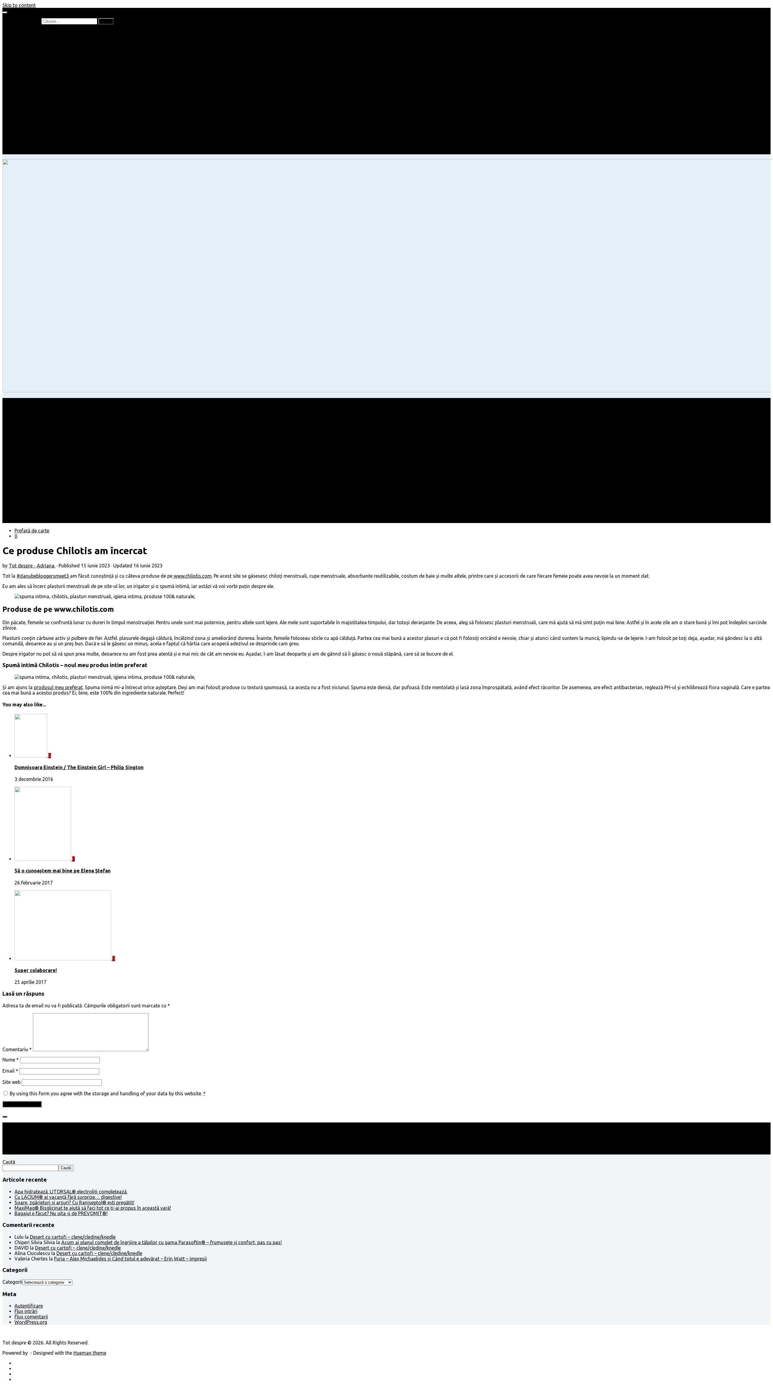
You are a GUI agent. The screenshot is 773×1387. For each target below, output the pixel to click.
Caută (8, 1162)
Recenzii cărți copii (47, 43)
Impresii (23, 119)
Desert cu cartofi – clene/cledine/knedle (73, 1237)
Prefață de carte (31, 32)
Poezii (33, 53)
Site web (11, 1082)
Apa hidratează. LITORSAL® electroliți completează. (70, 1191)
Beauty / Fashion (32, 86)
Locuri (33, 135)
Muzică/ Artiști (42, 140)
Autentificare (28, 1305)
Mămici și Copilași (33, 75)
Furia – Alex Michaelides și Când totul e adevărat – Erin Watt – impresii (130, 1258)
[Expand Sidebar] (4, 1117)
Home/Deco (40, 102)
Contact (23, 151)
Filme (32, 124)
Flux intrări (25, 1311)
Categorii (12, 1282)
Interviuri (36, 59)
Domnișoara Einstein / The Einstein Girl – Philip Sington (78, 767)
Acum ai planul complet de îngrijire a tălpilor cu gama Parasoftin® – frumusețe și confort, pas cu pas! (171, 1242)
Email (10, 1071)
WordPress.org (30, 1322)
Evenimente (39, 146)
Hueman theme (89, 1353)
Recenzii (35, 37)
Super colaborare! (35, 970)
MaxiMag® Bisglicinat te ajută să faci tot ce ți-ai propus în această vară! (92, 1208)
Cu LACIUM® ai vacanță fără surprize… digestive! (68, 1197)
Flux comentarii (31, 1316)
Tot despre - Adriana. (32, 565)
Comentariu (17, 1049)
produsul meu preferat (58, 687)
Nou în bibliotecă (45, 48)
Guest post (38, 113)
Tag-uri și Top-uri (46, 70)
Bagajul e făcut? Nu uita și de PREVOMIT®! (60, 1213)
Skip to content (19, 5)
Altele (20, 97)
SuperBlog (38, 108)
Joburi (33, 81)
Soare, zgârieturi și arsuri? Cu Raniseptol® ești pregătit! (74, 1202)
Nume (10, 1059)
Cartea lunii (39, 64)
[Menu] (4, 12)
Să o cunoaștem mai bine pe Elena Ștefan (62, 870)
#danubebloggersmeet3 (43, 576)
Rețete (21, 92)
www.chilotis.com (192, 576)
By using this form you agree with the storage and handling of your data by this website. (108, 1093)
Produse (36, 130)
